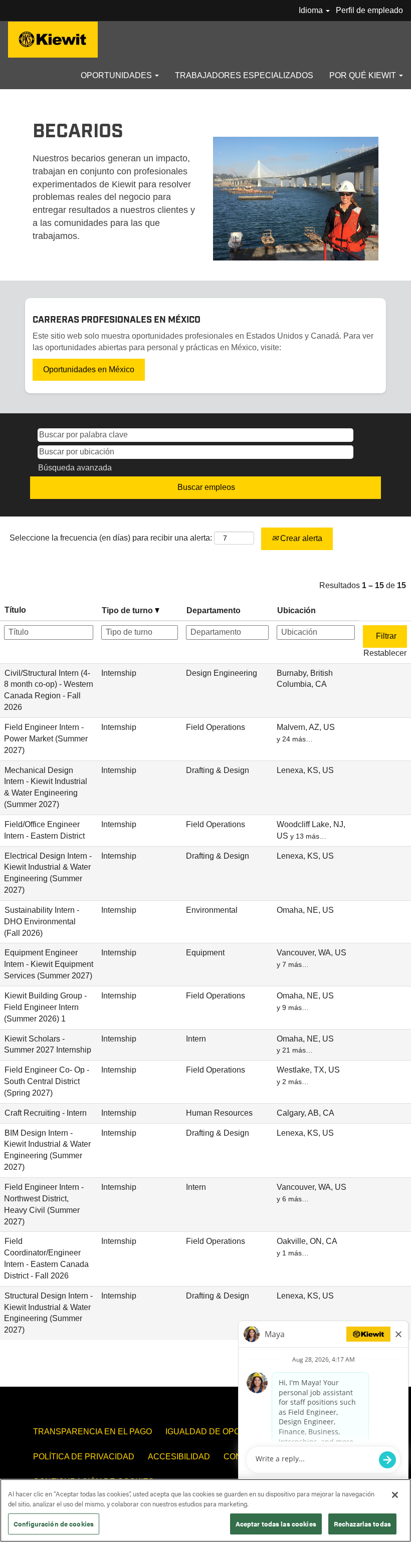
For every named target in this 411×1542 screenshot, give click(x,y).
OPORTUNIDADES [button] (117, 75)
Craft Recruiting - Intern (46, 1113)
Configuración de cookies (54, 1523)
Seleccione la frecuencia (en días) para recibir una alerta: (111, 538)
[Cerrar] (395, 1495)
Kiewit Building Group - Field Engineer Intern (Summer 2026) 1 (45, 1007)
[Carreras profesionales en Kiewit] (53, 39)
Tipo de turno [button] (128, 610)
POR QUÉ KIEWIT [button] (363, 75)
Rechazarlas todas (362, 1523)
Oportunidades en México (88, 369)
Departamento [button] (213, 610)
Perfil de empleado (369, 10)
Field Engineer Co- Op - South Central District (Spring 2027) (46, 1081)
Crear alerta (300, 538)
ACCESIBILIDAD (179, 1456)
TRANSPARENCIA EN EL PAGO (92, 1431)
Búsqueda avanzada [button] (75, 467)
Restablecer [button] (384, 653)
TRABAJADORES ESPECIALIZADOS (244, 75)
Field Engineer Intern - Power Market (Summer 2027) (46, 738)
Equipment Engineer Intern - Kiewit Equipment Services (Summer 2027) (48, 964)
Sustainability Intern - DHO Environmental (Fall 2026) (41, 921)
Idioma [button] (312, 10)
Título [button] (15, 610)
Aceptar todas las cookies (276, 1523)
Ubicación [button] (296, 610)
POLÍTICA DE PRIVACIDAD (83, 1456)
